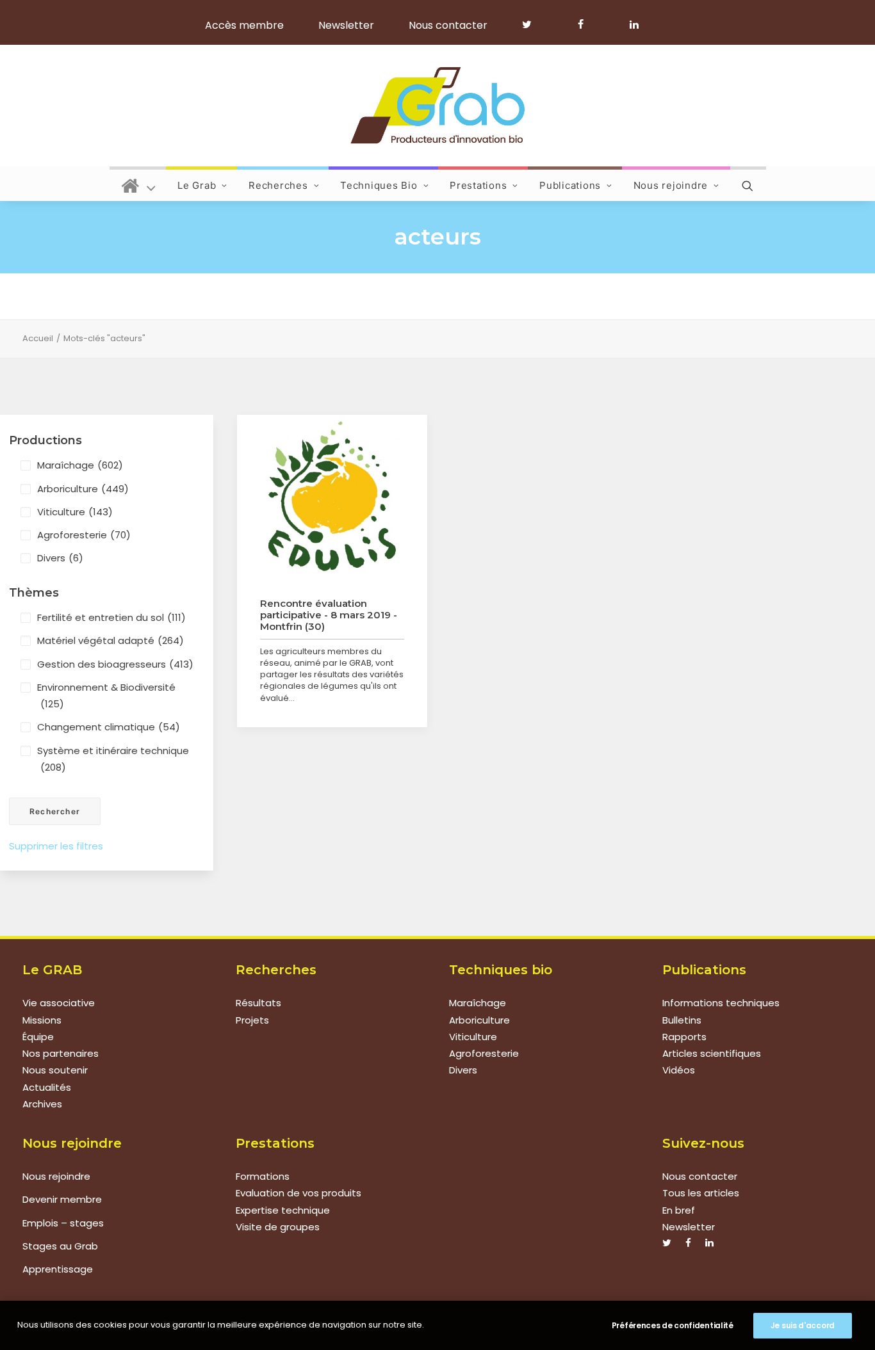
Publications (570, 185)
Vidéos (678, 1070)
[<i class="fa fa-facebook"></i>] (586, 24)
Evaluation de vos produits (298, 1193)
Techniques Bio (379, 185)
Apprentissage (57, 1269)
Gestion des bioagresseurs (115, 664)
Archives (42, 1104)
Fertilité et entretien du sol (111, 617)
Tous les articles (700, 1193)
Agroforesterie (84, 535)
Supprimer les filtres (56, 846)
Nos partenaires (60, 1053)
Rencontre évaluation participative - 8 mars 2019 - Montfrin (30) (328, 614)
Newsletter (346, 25)
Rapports (684, 1036)
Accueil (37, 338)
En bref (678, 1210)
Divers (60, 558)
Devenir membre (62, 1199)
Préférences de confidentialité (672, 1325)
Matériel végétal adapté (110, 640)
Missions (41, 1020)
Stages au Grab (60, 1246)
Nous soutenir (55, 1070)
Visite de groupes (278, 1226)
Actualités (46, 1087)
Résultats (258, 1002)
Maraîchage (80, 465)
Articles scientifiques (711, 1053)
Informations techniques (721, 1002)
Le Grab (196, 185)
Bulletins (681, 1020)
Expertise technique (283, 1210)
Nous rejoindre (671, 185)
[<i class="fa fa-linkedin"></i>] (632, 24)
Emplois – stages (63, 1223)
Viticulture (75, 511)
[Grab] (437, 105)
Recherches (278, 185)
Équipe (38, 1036)
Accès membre (244, 25)
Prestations (478, 185)
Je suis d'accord (803, 1325)
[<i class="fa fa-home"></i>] (139, 183)
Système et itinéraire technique (113, 759)
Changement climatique (108, 727)
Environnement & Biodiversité (106, 695)
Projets (252, 1020)
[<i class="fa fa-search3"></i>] (748, 183)
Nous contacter (448, 25)
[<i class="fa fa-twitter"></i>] (532, 24)
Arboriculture (83, 488)
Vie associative (58, 1002)
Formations (263, 1176)
